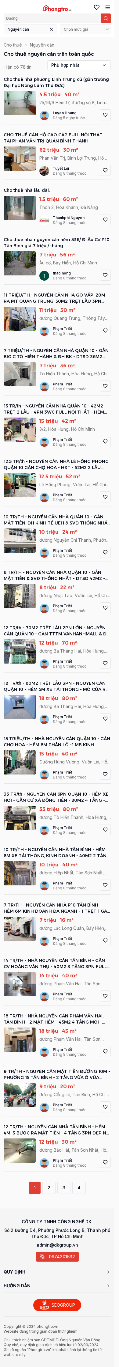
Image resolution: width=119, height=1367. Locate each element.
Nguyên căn (18, 29)
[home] (57, 8)
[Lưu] (105, 114)
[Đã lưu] (95, 7)
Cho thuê (13, 44)
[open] (106, 7)
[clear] (51, 29)
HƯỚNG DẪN (17, 1285)
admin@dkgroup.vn (57, 1245)
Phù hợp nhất (65, 65)
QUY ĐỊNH (14, 1271)
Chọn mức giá (76, 29)
